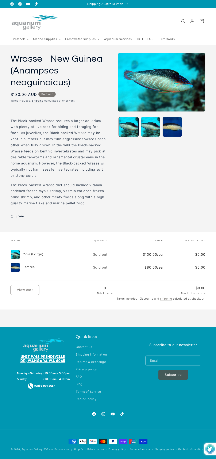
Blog (79, 384)
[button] (19, 39)
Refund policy (86, 399)
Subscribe (173, 375)
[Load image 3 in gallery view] (172, 127)
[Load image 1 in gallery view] (128, 127)
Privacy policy (86, 369)
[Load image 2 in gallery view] (150, 127)
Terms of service (140, 449)
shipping (166, 298)
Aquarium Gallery (32, 449)
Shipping (37, 100)
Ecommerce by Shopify (68, 449)
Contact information (190, 449)
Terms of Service (88, 391)
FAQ (79, 376)
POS (46, 449)
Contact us (84, 347)
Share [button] (19, 216)
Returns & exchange (91, 362)
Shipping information (91, 354)
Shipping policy (164, 449)
